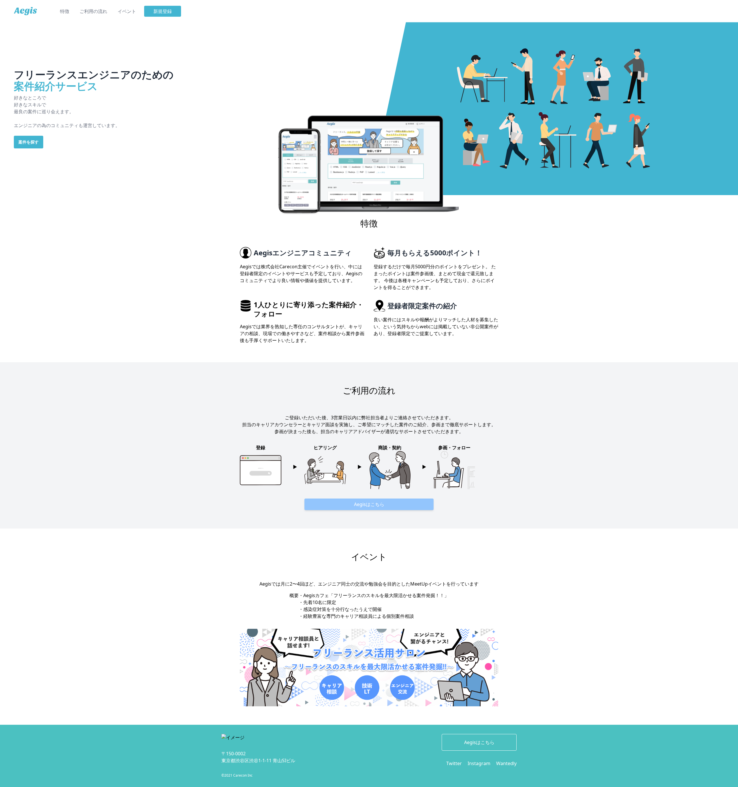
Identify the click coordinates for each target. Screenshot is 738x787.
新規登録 (162, 11)
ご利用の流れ (93, 11)
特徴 (64, 11)
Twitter (454, 763)
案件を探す (28, 142)
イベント (127, 11)
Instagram (479, 763)
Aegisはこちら (369, 504)
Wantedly (506, 763)
